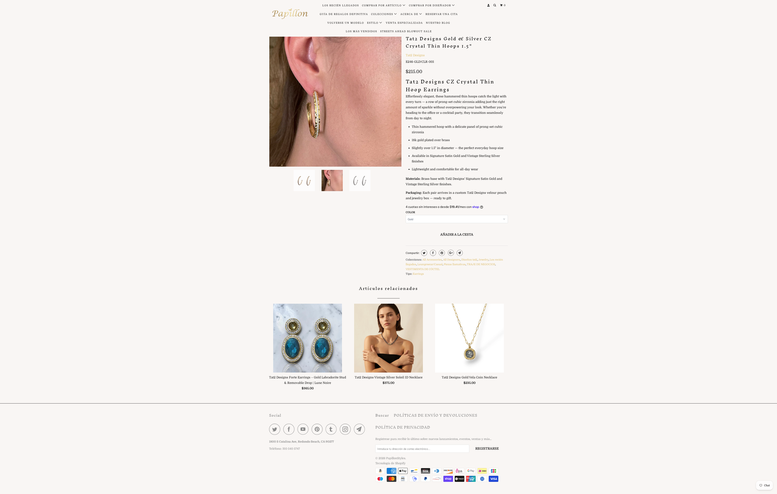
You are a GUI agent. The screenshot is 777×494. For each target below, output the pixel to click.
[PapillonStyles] (290, 14)
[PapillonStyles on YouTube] (304, 429)
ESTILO (373, 22)
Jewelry (483, 259)
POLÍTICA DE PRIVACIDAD (402, 427)
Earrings (418, 273)
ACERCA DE (409, 14)
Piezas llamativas (455, 264)
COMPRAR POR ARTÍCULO (382, 5)
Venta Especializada (404, 22)
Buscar (382, 415)
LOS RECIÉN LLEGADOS (340, 5)
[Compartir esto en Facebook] (432, 253)
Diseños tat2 (469, 259)
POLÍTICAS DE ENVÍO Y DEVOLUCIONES (435, 415)
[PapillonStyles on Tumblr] (332, 429)
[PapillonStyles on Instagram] (346, 429)
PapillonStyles (395, 458)
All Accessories (432, 259)
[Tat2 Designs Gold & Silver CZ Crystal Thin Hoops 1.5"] (335, 100)
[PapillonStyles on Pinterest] (318, 429)
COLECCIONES (382, 14)
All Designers (451, 259)
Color (410, 212)
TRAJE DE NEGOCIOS (481, 264)
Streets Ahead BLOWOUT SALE (406, 31)
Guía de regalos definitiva (344, 14)
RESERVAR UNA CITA (442, 14)
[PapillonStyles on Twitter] (275, 429)
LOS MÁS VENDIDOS (361, 31)
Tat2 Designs (415, 55)
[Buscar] (495, 5)
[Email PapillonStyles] (360, 429)
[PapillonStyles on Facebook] (290, 429)
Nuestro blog (438, 22)
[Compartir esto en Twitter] (423, 253)
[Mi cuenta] (488, 5)
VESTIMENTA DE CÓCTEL (423, 269)
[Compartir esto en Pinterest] (441, 253)
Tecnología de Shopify (390, 463)
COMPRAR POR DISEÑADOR (430, 5)
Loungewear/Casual (430, 264)
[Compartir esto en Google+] (450, 253)
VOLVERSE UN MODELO (345, 22)
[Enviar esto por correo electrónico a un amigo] (459, 253)
